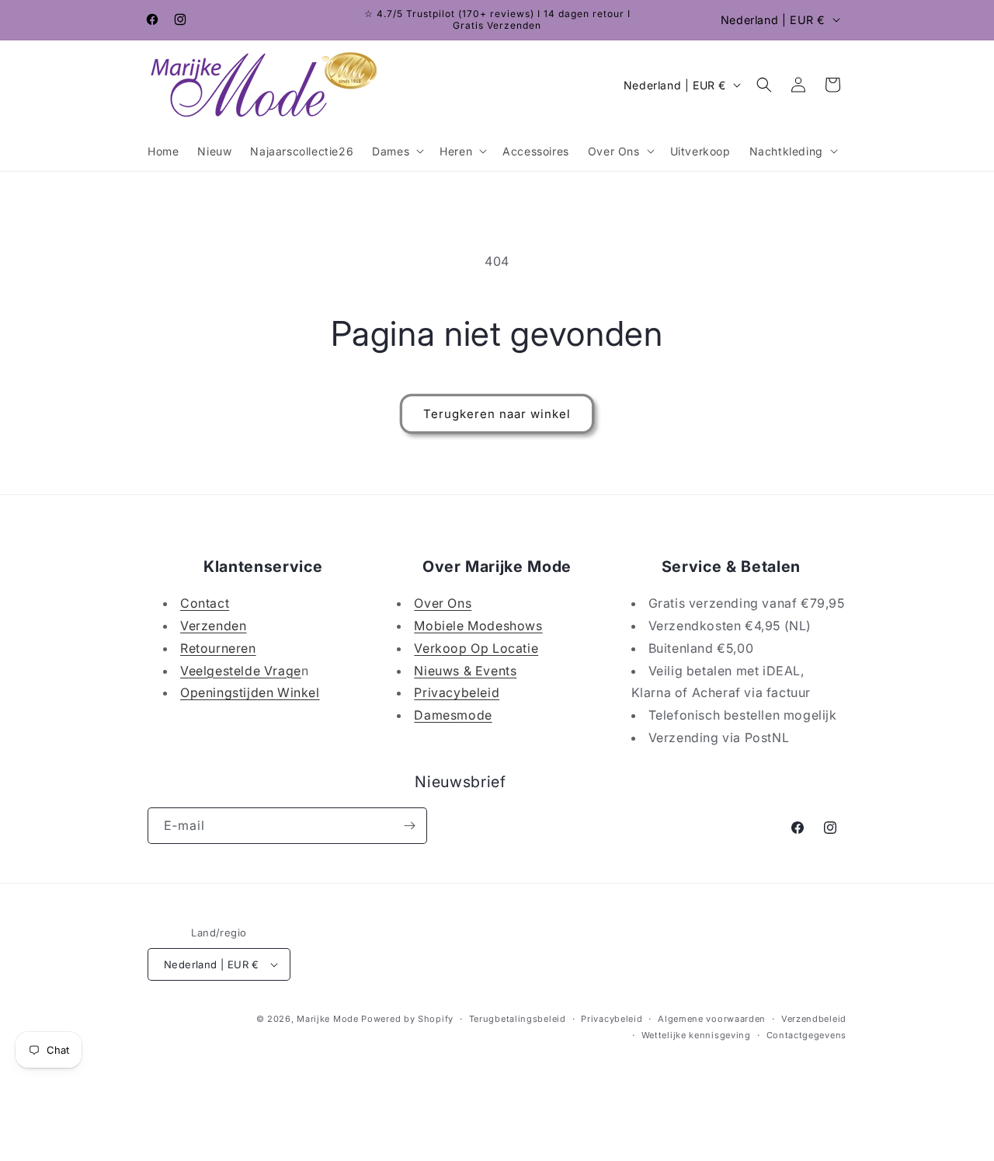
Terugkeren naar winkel (497, 413)
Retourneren (218, 648)
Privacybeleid (456, 692)
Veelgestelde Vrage (240, 670)
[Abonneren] (409, 825)
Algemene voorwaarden (712, 1018)
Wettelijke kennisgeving (696, 1035)
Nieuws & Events (465, 670)
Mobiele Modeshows (478, 625)
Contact (204, 603)
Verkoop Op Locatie (476, 648)
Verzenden (213, 625)
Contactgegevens (806, 1035)
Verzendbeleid (813, 1018)
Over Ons (442, 603)
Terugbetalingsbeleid (517, 1018)
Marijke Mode (327, 1018)
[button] (396, 150)
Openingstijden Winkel (250, 692)
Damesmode (453, 715)
